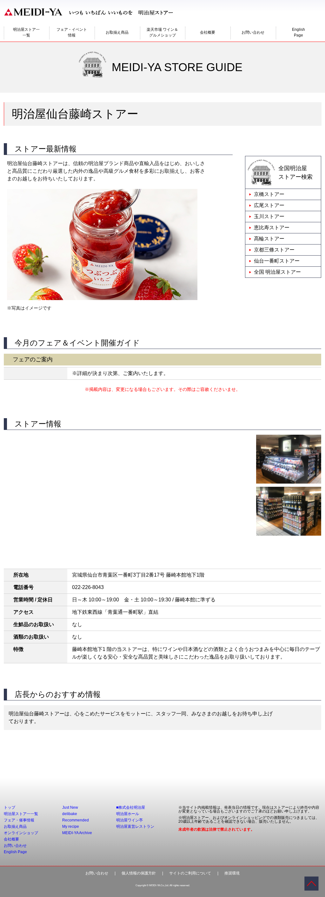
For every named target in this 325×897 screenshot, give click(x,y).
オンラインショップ (21, 833)
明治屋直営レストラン (135, 826)
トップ (9, 807)
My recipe (70, 826)
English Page (15, 852)
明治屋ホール (127, 814)
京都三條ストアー (274, 249)
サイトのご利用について (190, 873)
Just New (70, 807)
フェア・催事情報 (19, 820)
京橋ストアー (269, 194)
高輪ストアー (269, 238)
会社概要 (207, 32)
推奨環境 (232, 873)
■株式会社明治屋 (130, 807)
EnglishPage (298, 32)
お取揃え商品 (117, 32)
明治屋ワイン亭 (129, 820)
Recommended (75, 820)
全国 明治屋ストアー (277, 272)
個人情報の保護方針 (139, 873)
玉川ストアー (269, 216)
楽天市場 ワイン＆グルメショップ (162, 32)
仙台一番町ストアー (277, 261)
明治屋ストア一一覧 (26, 32)
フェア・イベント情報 (71, 32)
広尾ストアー (269, 205)
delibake (69, 814)
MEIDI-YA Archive (77, 833)
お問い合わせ (253, 32)
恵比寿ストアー (271, 227)
